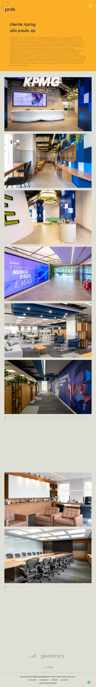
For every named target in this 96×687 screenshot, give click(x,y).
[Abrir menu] (90, 6)
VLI (34, 656)
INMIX (35, 677)
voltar (50, 667)
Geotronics (52, 656)
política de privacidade (48, 683)
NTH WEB (42, 677)
